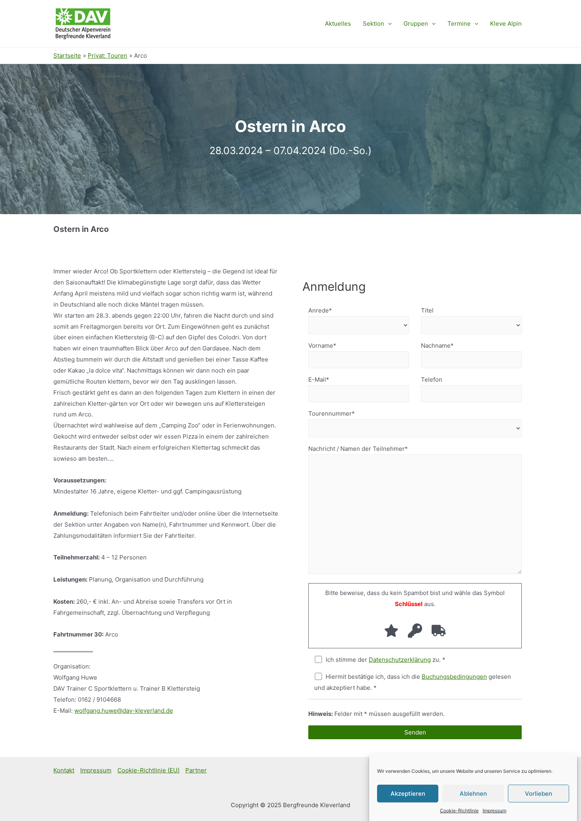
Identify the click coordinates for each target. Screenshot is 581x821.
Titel (427, 310)
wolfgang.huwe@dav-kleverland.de (123, 710)
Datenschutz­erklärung (400, 659)
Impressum (494, 810)
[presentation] (388, 24)
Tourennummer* (331, 413)
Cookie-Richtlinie (459, 810)
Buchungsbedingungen (454, 676)
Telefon (431, 379)
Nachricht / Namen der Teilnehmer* (358, 448)
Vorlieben (538, 793)
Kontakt (63, 770)
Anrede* (320, 310)
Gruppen (416, 23)
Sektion (373, 23)
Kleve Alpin (506, 23)
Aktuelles (338, 23)
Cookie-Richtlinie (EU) (148, 770)
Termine (459, 23)
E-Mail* (318, 379)
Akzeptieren (407, 793)
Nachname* (437, 345)
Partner (196, 770)
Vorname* (322, 345)
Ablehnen (473, 793)
